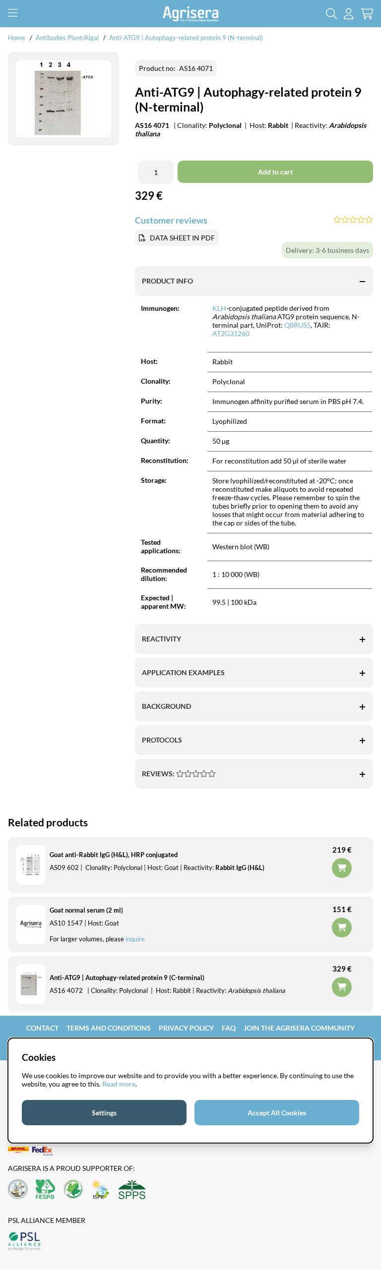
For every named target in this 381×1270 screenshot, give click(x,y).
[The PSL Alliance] (24, 1242)
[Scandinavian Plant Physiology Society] (132, 1190)
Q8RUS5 (297, 325)
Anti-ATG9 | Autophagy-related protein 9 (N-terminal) (186, 38)
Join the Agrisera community (299, 1028)
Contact (42, 1028)
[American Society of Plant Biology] (18, 1190)
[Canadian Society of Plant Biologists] (73, 1190)
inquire (135, 939)
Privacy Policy (186, 1028)
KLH (219, 308)
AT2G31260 (231, 333)
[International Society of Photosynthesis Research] (100, 1190)
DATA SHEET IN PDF (182, 237)
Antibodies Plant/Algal (68, 38)
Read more (118, 1084)
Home (16, 38)
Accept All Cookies (277, 1112)
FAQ (229, 1028)
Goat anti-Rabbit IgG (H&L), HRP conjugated (114, 855)
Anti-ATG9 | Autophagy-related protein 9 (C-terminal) (127, 977)
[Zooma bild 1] (63, 99)
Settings (104, 1112)
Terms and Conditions (108, 1028)
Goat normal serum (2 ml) (86, 910)
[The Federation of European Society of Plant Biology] (46, 1190)
